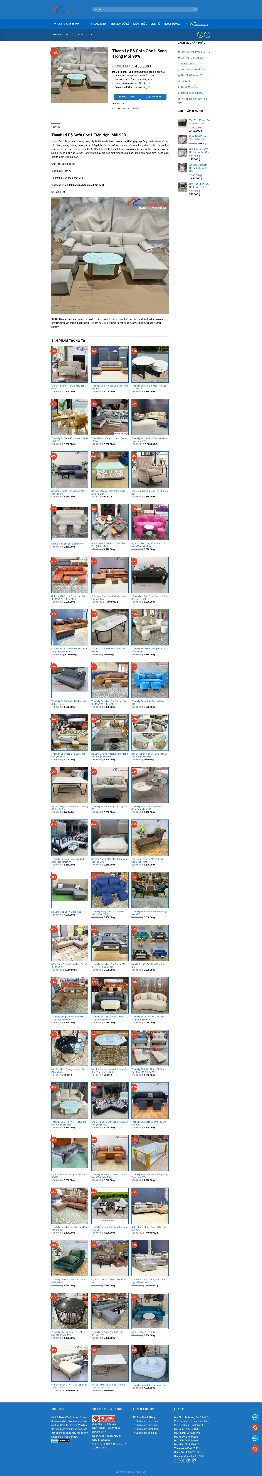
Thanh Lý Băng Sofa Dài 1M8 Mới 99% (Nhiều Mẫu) (107, 913)
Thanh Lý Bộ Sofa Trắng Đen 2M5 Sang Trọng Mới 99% (67, 860)
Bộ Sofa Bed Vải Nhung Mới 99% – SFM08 (68, 1176)
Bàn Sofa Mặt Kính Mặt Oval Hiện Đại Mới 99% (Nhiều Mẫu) (149, 755)
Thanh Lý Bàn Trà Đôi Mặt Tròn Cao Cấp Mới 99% (148, 387)
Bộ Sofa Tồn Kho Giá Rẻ (143, 1332)
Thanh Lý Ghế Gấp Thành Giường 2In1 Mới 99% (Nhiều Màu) (147, 1071)
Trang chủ (56, 35)
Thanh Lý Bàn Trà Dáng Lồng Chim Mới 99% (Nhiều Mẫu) (68, 1333)
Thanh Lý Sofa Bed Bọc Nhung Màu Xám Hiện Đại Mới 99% (108, 965)
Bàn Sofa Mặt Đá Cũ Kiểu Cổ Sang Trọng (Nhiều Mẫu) (108, 1386)
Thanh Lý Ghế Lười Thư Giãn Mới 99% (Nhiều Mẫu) (69, 1281)
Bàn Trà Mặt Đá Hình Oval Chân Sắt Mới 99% (108, 650)
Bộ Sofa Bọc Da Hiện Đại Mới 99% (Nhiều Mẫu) (68, 492)
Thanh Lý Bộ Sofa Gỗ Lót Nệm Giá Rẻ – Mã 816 (69, 440)
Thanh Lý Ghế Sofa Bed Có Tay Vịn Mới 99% (148, 1123)
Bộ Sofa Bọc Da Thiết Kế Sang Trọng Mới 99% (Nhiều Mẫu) (109, 755)
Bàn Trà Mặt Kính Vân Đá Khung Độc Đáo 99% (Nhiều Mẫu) (109, 1071)
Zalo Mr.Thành (127, 96)
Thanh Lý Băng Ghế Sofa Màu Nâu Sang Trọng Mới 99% (68, 1018)
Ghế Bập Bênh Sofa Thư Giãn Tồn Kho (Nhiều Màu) (108, 545)
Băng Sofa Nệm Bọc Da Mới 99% (67, 544)
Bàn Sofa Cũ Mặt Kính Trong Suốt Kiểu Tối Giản (108, 492)
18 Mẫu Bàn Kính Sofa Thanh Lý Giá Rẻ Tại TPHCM (149, 597)
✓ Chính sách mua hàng (145, 1421)
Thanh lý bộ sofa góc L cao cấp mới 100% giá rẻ (109, 440)
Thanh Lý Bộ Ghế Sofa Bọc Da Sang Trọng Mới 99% (149, 440)
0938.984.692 (190, 1436)
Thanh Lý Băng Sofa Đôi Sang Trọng (149, 1385)
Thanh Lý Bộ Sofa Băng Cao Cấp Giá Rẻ (109, 808)
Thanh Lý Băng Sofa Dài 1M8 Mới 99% (147, 703)
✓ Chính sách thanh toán (146, 1429)
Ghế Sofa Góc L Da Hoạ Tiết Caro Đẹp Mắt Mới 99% (148, 1281)
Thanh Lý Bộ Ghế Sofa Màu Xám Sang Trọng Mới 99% (107, 1018)
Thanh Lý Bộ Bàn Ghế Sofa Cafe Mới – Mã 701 (109, 1228)
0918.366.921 (194, 1432)
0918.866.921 (192, 1440)
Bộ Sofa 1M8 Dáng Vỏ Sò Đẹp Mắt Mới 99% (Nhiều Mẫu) (148, 545)
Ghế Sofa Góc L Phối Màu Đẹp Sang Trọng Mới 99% (69, 1386)
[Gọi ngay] (255, 1448)
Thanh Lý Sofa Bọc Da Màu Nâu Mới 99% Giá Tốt (69, 1228)
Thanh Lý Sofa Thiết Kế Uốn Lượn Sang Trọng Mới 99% (147, 1018)
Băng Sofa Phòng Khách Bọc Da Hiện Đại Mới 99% (69, 965)
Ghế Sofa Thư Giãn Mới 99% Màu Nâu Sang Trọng (147, 860)
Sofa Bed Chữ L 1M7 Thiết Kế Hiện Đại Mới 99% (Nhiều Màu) (68, 597)
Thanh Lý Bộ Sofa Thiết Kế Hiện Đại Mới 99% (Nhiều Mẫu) (68, 1123)
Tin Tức (188, 23)
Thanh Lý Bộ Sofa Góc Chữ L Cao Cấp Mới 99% (107, 1333)
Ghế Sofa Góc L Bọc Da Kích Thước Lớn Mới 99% (109, 597)
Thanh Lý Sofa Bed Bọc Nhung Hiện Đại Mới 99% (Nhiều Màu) (108, 703)
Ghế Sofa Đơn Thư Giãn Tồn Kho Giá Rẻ (149, 492)
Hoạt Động (172, 23)
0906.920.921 (192, 1448)
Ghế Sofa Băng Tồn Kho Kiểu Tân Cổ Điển (69, 387)
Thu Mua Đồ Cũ (119, 23)
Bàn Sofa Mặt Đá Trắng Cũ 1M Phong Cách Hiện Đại (69, 808)
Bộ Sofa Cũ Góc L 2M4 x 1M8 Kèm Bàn (108, 1281)
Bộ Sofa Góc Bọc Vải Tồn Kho (66, 912)
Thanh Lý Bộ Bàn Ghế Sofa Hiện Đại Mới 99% (149, 913)
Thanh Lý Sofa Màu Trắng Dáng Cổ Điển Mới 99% (148, 650)
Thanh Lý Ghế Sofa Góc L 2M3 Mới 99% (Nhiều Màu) (68, 755)
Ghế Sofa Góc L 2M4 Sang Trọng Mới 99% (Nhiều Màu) (109, 1123)
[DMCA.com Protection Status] (60, 1440)
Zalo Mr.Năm (153, 96)
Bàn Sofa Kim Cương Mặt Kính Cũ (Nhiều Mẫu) (67, 1071)
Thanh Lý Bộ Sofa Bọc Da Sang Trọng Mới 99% (109, 387)
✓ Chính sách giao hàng (145, 1425)
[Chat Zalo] (255, 1438)
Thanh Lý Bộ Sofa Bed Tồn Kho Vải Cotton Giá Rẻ (68, 703)
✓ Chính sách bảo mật (145, 1432)
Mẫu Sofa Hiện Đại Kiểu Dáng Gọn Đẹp (148, 965)
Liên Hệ (155, 23)
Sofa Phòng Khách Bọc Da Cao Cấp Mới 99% (149, 1228)
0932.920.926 (192, 1444)
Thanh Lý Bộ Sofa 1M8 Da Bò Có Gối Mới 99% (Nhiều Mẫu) (109, 1176)
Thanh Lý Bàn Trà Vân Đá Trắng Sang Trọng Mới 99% (149, 1176)
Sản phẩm (69, 35)
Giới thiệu (140, 23)
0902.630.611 (192, 1429)
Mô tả (55, 126)
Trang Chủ (98, 23)
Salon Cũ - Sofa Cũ (86, 35)
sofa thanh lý (113, 319)
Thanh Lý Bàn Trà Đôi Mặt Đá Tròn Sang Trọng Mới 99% (148, 808)
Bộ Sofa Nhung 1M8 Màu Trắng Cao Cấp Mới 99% (109, 860)
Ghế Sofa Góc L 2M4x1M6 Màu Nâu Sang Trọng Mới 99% (69, 650)
